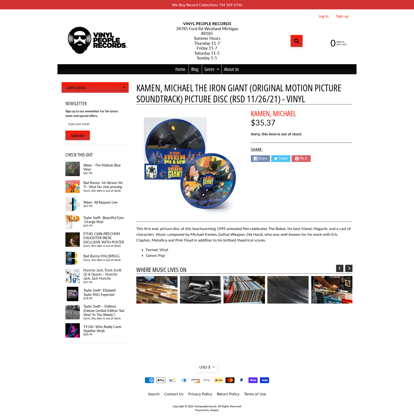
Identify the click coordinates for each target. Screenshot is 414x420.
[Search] (297, 41)
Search (154, 393)
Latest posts (97, 88)
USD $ (204, 367)
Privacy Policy (200, 393)
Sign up (342, 16)
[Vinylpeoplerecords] (97, 41)
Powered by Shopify (207, 410)
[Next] (348, 268)
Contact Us (174, 393)
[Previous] (339, 268)
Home (180, 69)
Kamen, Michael (273, 113)
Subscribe (77, 135)
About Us (231, 69)
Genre (212, 70)
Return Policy (228, 393)
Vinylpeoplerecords (205, 406)
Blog (194, 69)
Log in (323, 16)
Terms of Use (255, 393)
